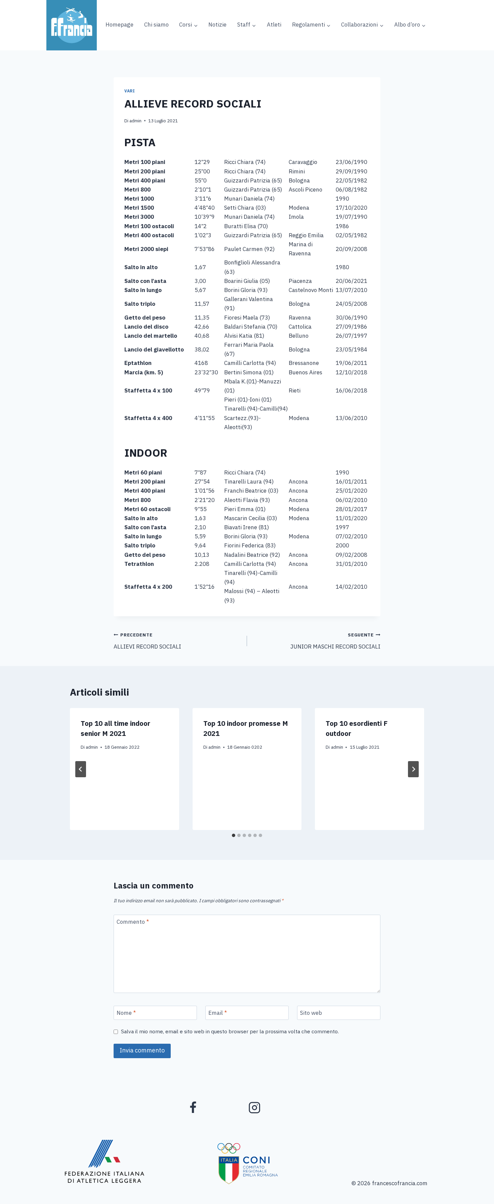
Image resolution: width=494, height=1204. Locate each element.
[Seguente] (413, 769)
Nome (126, 1013)
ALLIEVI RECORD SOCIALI (147, 641)
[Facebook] (193, 1107)
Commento (133, 922)
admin (135, 120)
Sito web (311, 1013)
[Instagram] (254, 1107)
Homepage (119, 24)
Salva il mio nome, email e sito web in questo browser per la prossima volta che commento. (230, 1032)
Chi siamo (156, 24)
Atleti (274, 24)
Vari (129, 91)
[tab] (233, 835)
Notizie (217, 24)
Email (217, 1013)
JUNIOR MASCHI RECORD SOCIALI (335, 641)
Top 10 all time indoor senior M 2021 (115, 729)
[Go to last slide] (80, 769)
